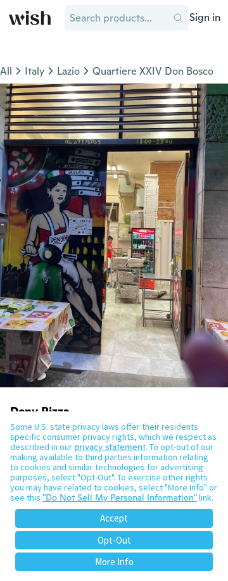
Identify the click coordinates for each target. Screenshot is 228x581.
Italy (34, 71)
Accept (114, 518)
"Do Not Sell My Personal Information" (119, 497)
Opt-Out (114, 540)
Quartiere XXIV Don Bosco (152, 71)
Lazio (68, 71)
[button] (178, 17)
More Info (114, 562)
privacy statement (110, 447)
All (6, 71)
